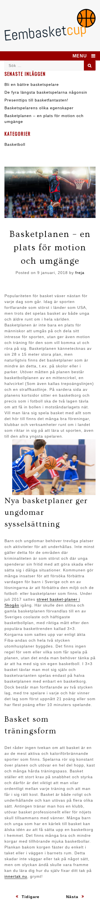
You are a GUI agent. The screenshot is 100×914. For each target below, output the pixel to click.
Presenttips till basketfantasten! (36, 100)
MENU (79, 56)
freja (79, 272)
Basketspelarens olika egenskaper (39, 108)
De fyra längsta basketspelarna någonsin (45, 92)
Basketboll (14, 144)
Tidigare (30, 896)
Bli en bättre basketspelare (31, 84)
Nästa (72, 896)
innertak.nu (15, 876)
